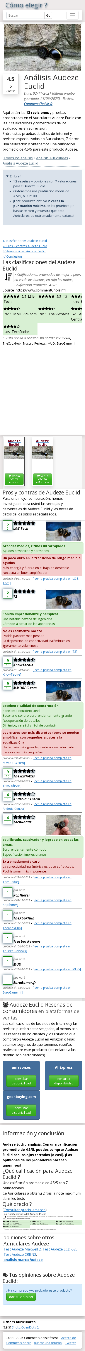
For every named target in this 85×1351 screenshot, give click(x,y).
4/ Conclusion (12, 256)
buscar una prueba (48, 1343)
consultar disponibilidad (21, 1081)
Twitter (70, 1343)
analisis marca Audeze (23, 1259)
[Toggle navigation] (72, 15)
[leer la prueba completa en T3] (55, 651)
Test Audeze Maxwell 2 (22, 1249)
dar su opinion (21, 1296)
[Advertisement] (42, 388)
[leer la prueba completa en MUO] (57, 969)
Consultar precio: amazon (25, 1209)
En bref (15, 176)
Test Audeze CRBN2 (19, 1254)
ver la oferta (14, 479)
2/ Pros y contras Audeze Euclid (25, 246)
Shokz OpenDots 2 (25, 1327)
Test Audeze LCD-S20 (60, 1249)
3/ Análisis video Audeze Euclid (24, 251)
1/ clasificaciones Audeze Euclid (25, 241)
